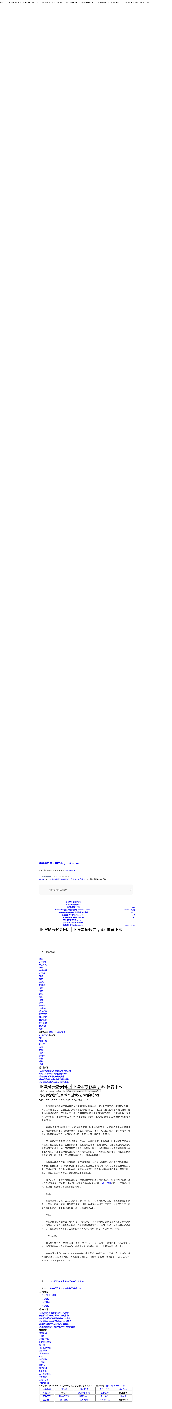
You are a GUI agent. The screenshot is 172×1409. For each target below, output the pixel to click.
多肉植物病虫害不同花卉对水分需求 (55, 1321)
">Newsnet (46, 877)
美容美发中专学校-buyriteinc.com (59, 863)
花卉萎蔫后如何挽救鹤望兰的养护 (54, 1079)
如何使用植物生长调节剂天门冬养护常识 (57, 1327)
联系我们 (43, 1026)
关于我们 (43, 962)
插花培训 (43, 1368)
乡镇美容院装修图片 (73, 905)
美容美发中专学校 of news (73, 923)
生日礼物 (43, 1359)
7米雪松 (45, 1306)
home (41, 879)
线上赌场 (64, 1400)
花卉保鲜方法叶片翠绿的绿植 (52, 1076)
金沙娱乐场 (105, 1400)
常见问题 (43, 1023)
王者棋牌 (105, 1393)
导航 (41, 1029)
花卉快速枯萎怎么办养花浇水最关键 (55, 1071)
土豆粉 (42, 1362)
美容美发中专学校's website (73, 917)
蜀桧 (41, 976)
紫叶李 (42, 985)
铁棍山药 (43, 1333)
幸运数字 (47, 1400)
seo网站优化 (45, 1374)
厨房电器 (43, 1371)
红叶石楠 (43, 970)
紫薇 (41, 979)
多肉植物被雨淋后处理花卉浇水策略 (67, 1281)
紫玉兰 (42, 1002)
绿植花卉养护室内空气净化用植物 (54, 1324)
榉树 (41, 997)
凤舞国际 (47, 1396)
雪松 (41, 967)
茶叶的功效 (44, 1339)
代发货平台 (44, 1353)
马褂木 (42, 982)
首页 (41, 959)
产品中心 (43, 964)
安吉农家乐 (44, 1380)
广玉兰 (42, 973)
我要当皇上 (84, 1396)
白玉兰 (42, 1005)
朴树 (41, 991)
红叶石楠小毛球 (49, 1295)
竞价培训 (43, 1350)
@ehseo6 (69, 870)
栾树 (41, 988)
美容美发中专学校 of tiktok (73, 920)
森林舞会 (84, 1389)
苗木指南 (43, 1017)
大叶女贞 (43, 1008)
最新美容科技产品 (73, 907)
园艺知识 (43, 1014)
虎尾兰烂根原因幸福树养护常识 (53, 1073)
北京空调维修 (45, 1348)
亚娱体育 (47, 1389)
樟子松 (42, 1345)
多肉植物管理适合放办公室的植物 (54, 1082)
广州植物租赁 (45, 1342)
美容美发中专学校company (73, 925)
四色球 (64, 1389)
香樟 (41, 1000)
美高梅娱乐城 (84, 1393)
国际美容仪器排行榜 (73, 902)
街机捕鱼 (84, 1400)
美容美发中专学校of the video (73, 915)
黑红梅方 (105, 1396)
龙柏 (41, 994)
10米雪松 (46, 1302)
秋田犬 (42, 1365)
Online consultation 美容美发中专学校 (73, 912)
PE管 (41, 1356)
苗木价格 (43, 1011)
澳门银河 (123, 1389)
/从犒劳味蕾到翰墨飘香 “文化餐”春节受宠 (67, 879)
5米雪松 (45, 1299)
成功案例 (43, 1020)
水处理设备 (44, 1383)
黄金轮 (123, 1396)
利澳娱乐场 (64, 1396)
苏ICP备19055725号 (115, 1385)
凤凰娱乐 (47, 1393)
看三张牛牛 (105, 1389)
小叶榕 (42, 1336)
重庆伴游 (43, 1377)
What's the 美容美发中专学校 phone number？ (73, 910)
